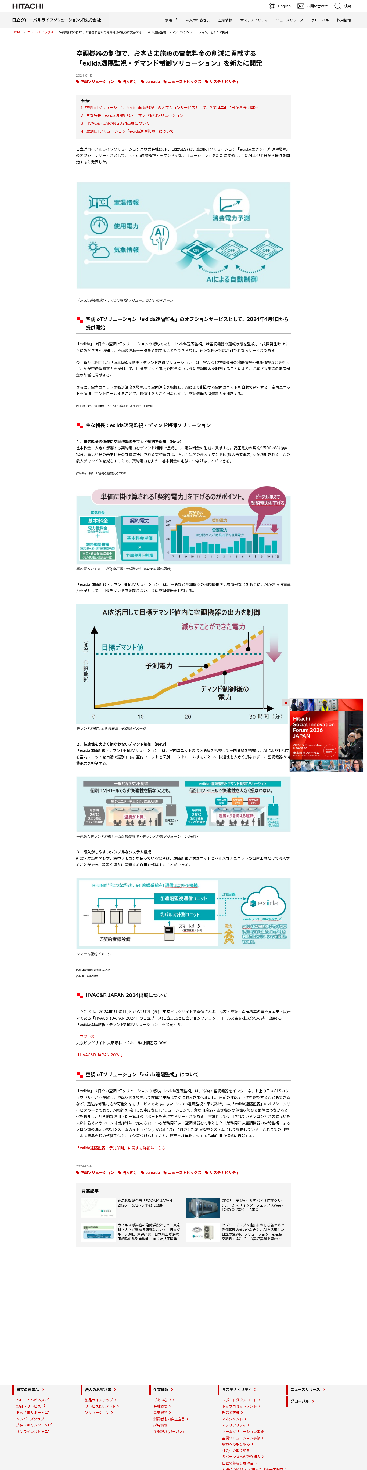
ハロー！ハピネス (30, 1400)
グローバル (320, 20)
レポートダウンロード (239, 1400)
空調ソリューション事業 (241, 1438)
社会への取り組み (236, 1451)
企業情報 (225, 20)
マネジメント (232, 1419)
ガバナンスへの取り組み (241, 1457)
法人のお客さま (198, 20)
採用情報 (344, 20)
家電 (168, 20)
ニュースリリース (289, 20)
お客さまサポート (30, 1412)
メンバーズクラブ (30, 1419)
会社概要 (160, 1406)
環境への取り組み (236, 1444)
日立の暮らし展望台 (237, 1463)
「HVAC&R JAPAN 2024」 (100, 1055)
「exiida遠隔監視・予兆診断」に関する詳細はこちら (120, 1148)
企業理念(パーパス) (168, 1431)
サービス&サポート (100, 1406)
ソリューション (97, 1412)
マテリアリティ (234, 1425)
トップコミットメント (239, 1406)
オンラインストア (30, 1431)
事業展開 (160, 1412)
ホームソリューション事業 (243, 1431)
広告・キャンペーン (32, 1425)
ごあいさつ (162, 1400)
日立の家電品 (27, 1389)
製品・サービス (28, 1406)
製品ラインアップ (99, 1400)
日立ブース (85, 1036)
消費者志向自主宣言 (169, 1419)
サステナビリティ (254, 20)
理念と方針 (230, 1412)
